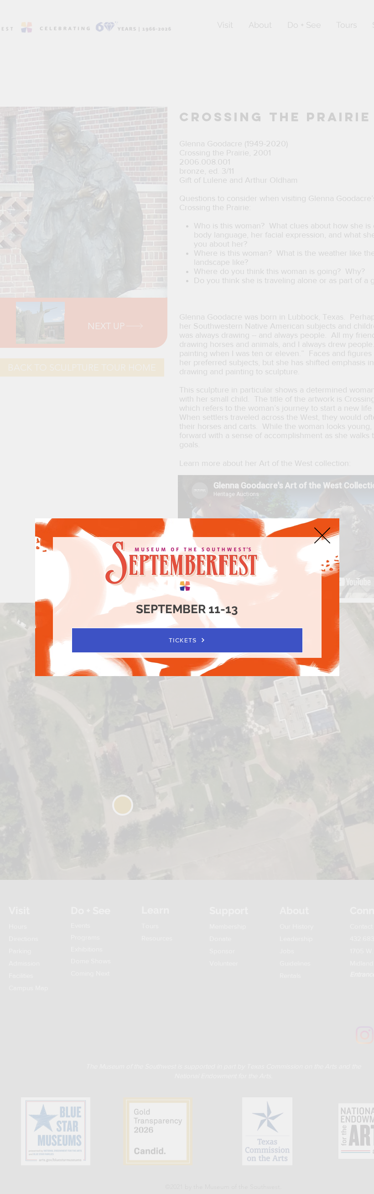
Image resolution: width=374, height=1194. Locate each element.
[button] (322, 535)
